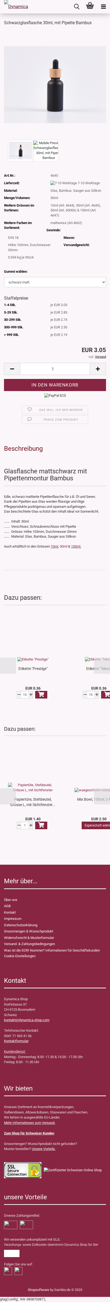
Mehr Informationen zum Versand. (29, 1123)
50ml (63, 546)
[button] (8, 666)
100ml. (76, 546)
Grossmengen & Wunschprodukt (28, 931)
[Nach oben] (15, 1294)
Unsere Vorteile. (44, 1149)
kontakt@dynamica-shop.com (26, 1020)
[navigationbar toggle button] (103, 6)
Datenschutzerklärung (20, 925)
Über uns (10, 900)
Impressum (12, 919)
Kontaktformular (16, 1041)
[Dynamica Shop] (16, 6)
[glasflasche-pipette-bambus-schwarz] (55, 84)
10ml (54, 546)
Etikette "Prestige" (33, 668)
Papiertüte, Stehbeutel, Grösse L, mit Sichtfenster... (33, 802)
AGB (7, 906)
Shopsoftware (38, 1290)
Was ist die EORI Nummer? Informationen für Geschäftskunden (52, 950)
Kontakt (10, 912)
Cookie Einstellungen (20, 956)
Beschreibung (23, 448)
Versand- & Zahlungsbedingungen (29, 944)
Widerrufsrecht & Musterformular (29, 938)
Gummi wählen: (16, 271)
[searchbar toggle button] (76, 6)
